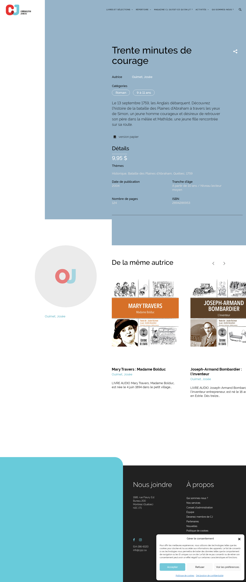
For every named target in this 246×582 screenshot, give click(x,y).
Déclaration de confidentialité (209, 575)
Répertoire (142, 10)
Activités (201, 10)
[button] (239, 538)
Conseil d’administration (199, 507)
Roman (121, 92)
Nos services (193, 503)
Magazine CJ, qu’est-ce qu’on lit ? (173, 10)
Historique (119, 173)
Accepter (172, 567)
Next (224, 263)
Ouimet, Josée (142, 77)
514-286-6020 (140, 546)
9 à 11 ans (144, 92)
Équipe (190, 512)
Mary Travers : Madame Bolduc (139, 369)
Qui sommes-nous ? (223, 10)
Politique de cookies (185, 575)
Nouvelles (191, 526)
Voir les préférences (227, 567)
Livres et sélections (118, 10)
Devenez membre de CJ (199, 516)
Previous (213, 263)
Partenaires (192, 521)
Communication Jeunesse (18, 10)
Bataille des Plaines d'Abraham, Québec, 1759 (160, 173)
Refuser (199, 567)
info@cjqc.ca (140, 550)
